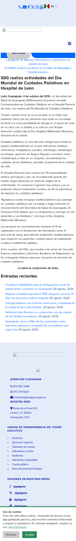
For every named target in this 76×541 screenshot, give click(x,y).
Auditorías (17, 456)
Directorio (17, 438)
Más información (18, 527)
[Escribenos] (25, 7)
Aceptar (29, 534)
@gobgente (19, 486)
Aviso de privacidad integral (26, 469)
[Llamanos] (20, 7)
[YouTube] (41, 7)
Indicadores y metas (22, 451)
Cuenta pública (19, 464)
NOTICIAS (18, 53)
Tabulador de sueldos (23, 447)
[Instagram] (37, 7)
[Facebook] (28, 7)
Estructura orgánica (22, 442)
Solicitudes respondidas (24, 460)
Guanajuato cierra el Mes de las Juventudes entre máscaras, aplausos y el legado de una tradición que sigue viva (37, 325)
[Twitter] (33, 7)
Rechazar (11, 534)
